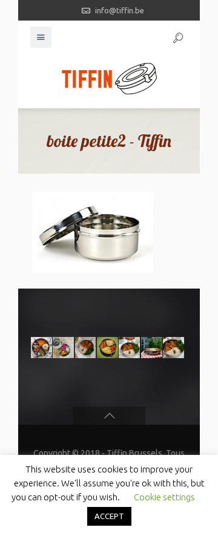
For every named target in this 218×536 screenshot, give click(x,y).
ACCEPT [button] (109, 516)
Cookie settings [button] (164, 497)
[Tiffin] (109, 78)
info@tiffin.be (119, 10)
